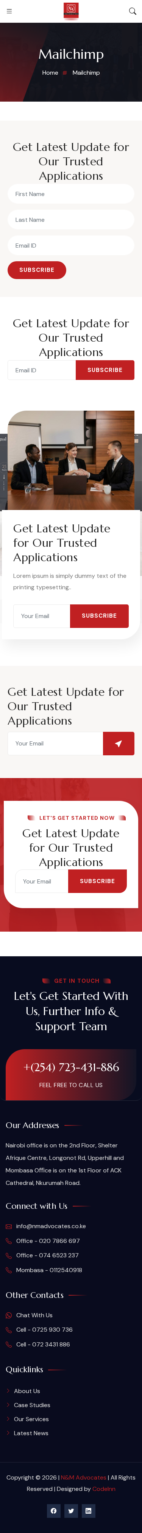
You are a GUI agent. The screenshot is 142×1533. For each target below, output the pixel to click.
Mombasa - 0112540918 (48, 1270)
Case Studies (32, 1405)
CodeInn (103, 1489)
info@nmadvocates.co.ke (50, 1226)
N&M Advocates (83, 1477)
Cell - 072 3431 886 (42, 1344)
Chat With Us (34, 1315)
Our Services (31, 1419)
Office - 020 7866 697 (47, 1241)
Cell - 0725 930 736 (44, 1330)
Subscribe (37, 270)
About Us (27, 1391)
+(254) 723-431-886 (71, 1067)
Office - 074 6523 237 (47, 1255)
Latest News (31, 1433)
